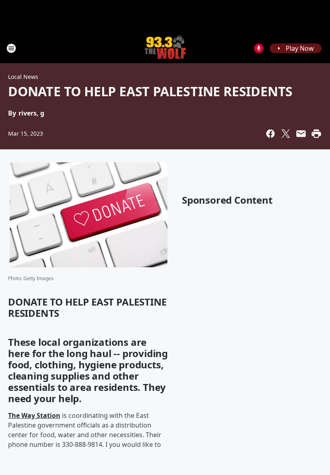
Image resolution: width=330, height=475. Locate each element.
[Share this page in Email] (301, 133)
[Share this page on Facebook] (270, 133)
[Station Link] (165, 48)
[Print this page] (316, 133)
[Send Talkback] (259, 48)
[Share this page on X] (285, 133)
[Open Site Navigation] (11, 48)
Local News (23, 77)
